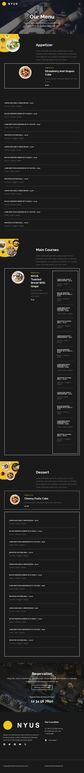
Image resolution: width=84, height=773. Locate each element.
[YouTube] (20, 744)
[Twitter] (9, 744)
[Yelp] (25, 744)
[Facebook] (4, 744)
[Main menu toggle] (79, 4)
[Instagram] (15, 744)
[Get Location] (51, 740)
